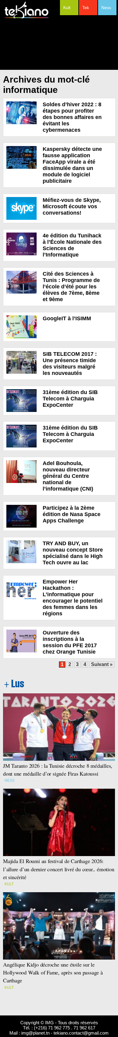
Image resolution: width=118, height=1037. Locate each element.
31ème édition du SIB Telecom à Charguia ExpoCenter (70, 398)
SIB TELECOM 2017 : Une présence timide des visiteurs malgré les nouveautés (70, 363)
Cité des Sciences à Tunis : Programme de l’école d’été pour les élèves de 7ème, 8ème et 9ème (71, 286)
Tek (85, 7)
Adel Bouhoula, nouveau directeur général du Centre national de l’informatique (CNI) (68, 476)
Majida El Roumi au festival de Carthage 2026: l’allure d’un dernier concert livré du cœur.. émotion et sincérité (58, 868)
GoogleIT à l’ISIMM (67, 318)
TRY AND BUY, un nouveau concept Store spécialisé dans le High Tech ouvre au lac (73, 553)
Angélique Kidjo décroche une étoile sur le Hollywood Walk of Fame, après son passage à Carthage (53, 972)
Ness (106, 7)
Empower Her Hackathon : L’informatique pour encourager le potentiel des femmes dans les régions (73, 598)
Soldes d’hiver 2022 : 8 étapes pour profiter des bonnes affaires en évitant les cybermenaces (72, 117)
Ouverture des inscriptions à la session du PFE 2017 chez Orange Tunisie (70, 642)
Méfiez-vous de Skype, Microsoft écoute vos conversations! (72, 206)
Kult (66, 7)
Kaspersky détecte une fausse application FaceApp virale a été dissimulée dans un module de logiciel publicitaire (72, 165)
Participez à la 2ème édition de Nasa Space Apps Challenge (71, 514)
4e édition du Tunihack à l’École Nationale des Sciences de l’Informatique (72, 245)
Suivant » (102, 664)
